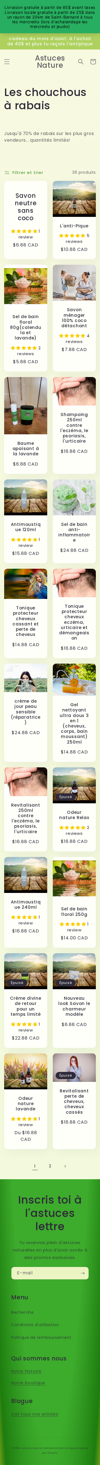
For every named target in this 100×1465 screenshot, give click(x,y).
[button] (7, 62)
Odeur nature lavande (25, 1104)
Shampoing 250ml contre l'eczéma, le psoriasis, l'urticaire (74, 428)
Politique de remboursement (41, 1337)
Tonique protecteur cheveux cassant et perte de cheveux (25, 621)
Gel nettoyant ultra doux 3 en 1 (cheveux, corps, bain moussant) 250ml (74, 723)
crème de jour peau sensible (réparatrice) (25, 711)
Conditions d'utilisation (35, 1325)
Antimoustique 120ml (26, 527)
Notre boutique (28, 1383)
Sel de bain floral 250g (74, 911)
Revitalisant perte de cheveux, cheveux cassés (74, 1101)
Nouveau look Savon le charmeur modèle (74, 1006)
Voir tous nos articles (34, 1414)
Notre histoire (26, 1371)
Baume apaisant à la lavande (25, 449)
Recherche (22, 1312)
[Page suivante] (65, 1166)
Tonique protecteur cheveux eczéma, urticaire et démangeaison (74, 622)
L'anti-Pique (74, 225)
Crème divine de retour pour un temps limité (25, 1006)
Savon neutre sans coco (26, 207)
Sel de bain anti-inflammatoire (74, 532)
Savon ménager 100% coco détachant (74, 317)
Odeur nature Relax (74, 815)
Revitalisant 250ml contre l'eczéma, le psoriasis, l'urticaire (25, 818)
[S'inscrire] (82, 1273)
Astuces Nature (31, 1448)
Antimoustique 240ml (26, 904)
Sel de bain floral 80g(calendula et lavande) (25, 327)
